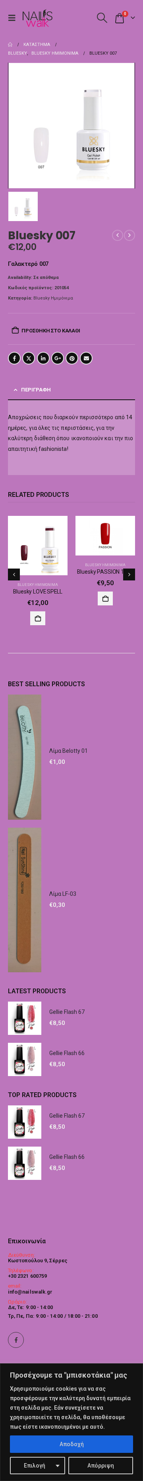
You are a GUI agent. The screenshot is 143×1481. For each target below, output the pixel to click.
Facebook (14, 358)
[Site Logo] (37, 18)
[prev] (117, 235)
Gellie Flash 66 (67, 1053)
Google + (57, 358)
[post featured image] (38, 545)
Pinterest (72, 358)
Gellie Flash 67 (67, 1012)
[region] (71, 1422)
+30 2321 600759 (27, 1276)
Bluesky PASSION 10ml (105, 572)
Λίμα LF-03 (62, 894)
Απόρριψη (100, 1465)
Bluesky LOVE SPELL (37, 591)
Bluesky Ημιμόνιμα (53, 298)
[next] (129, 235)
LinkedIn (43, 358)
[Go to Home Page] (10, 44)
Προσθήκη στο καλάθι (50, 331)
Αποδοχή (72, 1444)
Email (86, 358)
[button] (14, 18)
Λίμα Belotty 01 (68, 751)
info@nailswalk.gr (30, 1292)
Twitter (28, 358)
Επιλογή (34, 1465)
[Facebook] (16, 1340)
